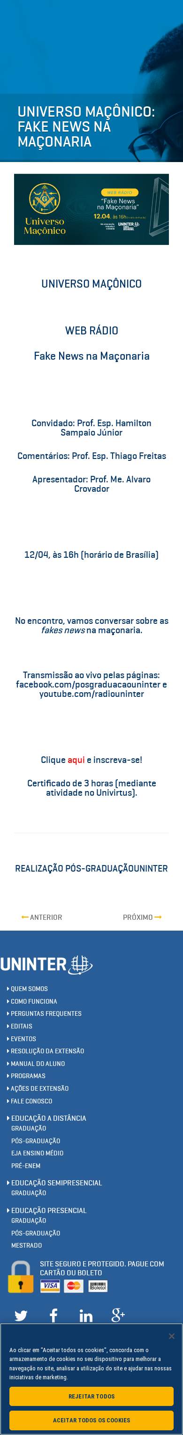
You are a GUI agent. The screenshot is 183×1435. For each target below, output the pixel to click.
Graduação (28, 1128)
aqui (76, 759)
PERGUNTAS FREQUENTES (45, 1014)
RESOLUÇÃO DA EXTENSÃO (46, 1051)
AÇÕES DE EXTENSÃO (39, 1089)
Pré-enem (25, 1166)
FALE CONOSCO (30, 1101)
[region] (91, 1379)
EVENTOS (22, 1039)
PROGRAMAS (27, 1076)
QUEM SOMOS (28, 989)
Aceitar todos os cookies (91, 1420)
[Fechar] (171, 1336)
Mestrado (26, 1246)
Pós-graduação (35, 1141)
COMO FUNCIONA (33, 1002)
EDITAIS (20, 1026)
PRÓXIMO (138, 917)
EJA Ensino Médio (37, 1153)
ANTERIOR (45, 917)
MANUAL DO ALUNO (37, 1064)
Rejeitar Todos (91, 1396)
